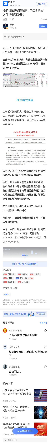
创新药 (6, 294)
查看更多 (43, 323)
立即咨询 (40, 314)
